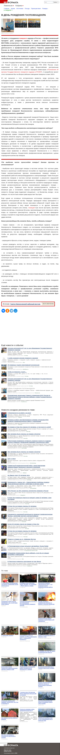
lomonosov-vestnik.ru (8, 33)
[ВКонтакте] (3, 311)
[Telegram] (11, 311)
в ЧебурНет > (8, 10)
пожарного (23, 38)
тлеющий (31, 208)
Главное (6, 8)
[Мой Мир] (15, 311)
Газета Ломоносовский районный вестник (25, 304)
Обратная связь (7, 750)
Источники (19, 8)
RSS (16, 753)
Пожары (45, 8)
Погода (27, 8)
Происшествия (36, 8)
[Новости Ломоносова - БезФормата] (9, 2)
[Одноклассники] (7, 311)
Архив (13, 8)
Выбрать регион (7, 751)
